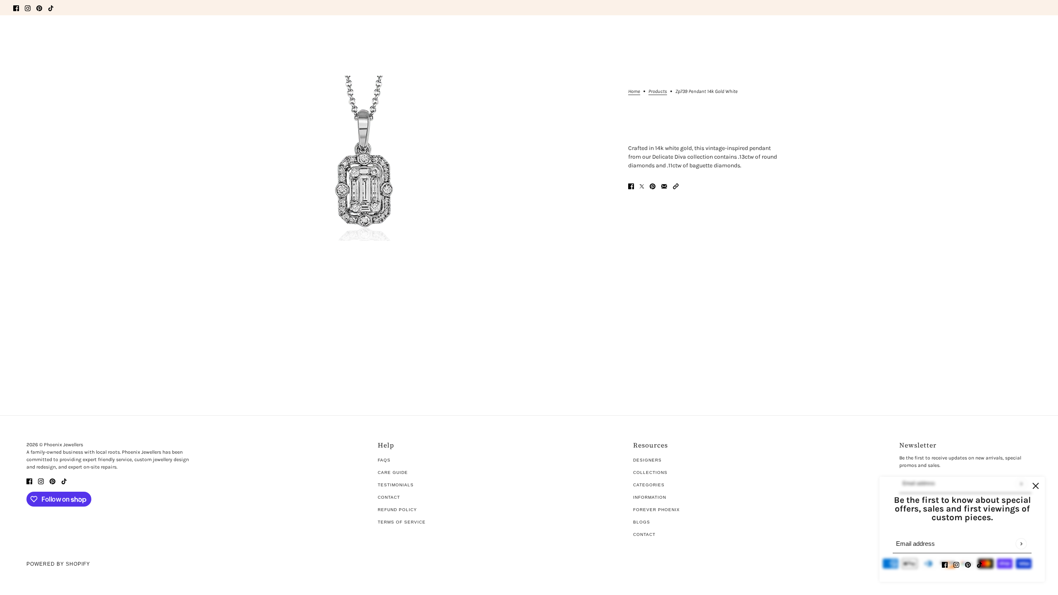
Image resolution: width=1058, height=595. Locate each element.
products (657, 91)
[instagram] (27, 7)
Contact (389, 497)
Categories (649, 485)
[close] (1036, 486)
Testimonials (396, 485)
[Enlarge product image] (363, 158)
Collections (650, 472)
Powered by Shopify (58, 564)
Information (649, 497)
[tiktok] (51, 7)
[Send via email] (664, 185)
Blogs (641, 522)
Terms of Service (402, 522)
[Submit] (1021, 543)
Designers (647, 460)
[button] (676, 185)
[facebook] (16, 7)
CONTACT (644, 534)
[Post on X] (641, 185)
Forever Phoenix (656, 509)
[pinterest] (39, 7)
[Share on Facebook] (631, 185)
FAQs (384, 460)
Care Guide (393, 472)
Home (634, 91)
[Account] (1024, 34)
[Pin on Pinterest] (652, 185)
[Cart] (1040, 34)
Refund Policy (397, 509)
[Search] (17, 33)
